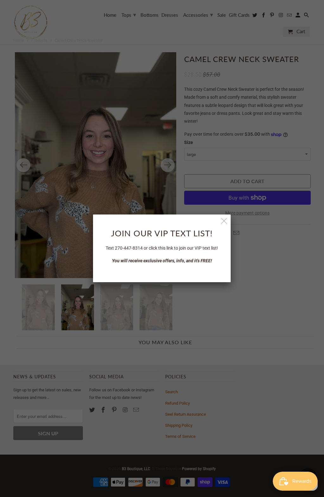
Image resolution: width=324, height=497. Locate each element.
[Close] (224, 221)
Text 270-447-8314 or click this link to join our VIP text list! (162, 248)
